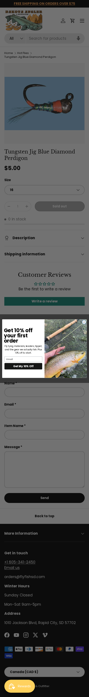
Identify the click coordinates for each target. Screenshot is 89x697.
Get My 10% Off (23, 366)
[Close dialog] (84, 322)
